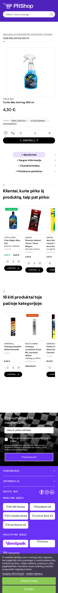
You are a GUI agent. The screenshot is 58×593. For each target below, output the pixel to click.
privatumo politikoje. (18, 449)
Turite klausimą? (10, 123)
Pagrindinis (8, 34)
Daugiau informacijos (13, 573)
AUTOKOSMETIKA (22, 34)
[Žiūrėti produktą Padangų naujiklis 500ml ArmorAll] (13, 326)
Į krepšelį (27, 140)
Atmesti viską (29, 581)
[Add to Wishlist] (5, 133)
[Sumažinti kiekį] (21, 133)
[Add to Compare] (13, 133)
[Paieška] (51, 14)
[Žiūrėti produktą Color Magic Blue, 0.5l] (13, 220)
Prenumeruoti (29, 457)
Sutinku (29, 589)
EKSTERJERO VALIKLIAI (41, 34)
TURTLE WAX (8, 99)
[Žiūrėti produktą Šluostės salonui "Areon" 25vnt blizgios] (34, 220)
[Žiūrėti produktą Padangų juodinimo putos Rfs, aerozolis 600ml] (34, 326)
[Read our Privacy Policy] (51, 445)
